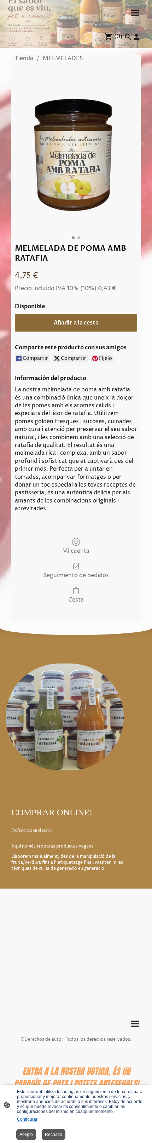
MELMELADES (63, 58)
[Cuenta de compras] (136, 37)
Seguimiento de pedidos (76, 575)
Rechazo (53, 1134)
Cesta (76, 599)
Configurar (27, 1119)
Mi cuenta (75, 551)
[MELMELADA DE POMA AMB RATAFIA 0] (76, 150)
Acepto (26, 1134)
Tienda (24, 58)
